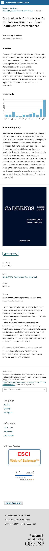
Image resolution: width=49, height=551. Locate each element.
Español (7, 409)
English (7, 405)
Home (5, 8)
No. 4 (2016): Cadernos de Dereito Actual (18, 11)
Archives (13, 8)
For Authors (8, 431)
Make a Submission (13, 503)
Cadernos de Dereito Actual (17, 2)
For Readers (8, 428)
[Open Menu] (2, 2)
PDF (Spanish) (11, 254)
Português (8, 412)
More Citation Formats (12, 390)
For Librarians (9, 435)
